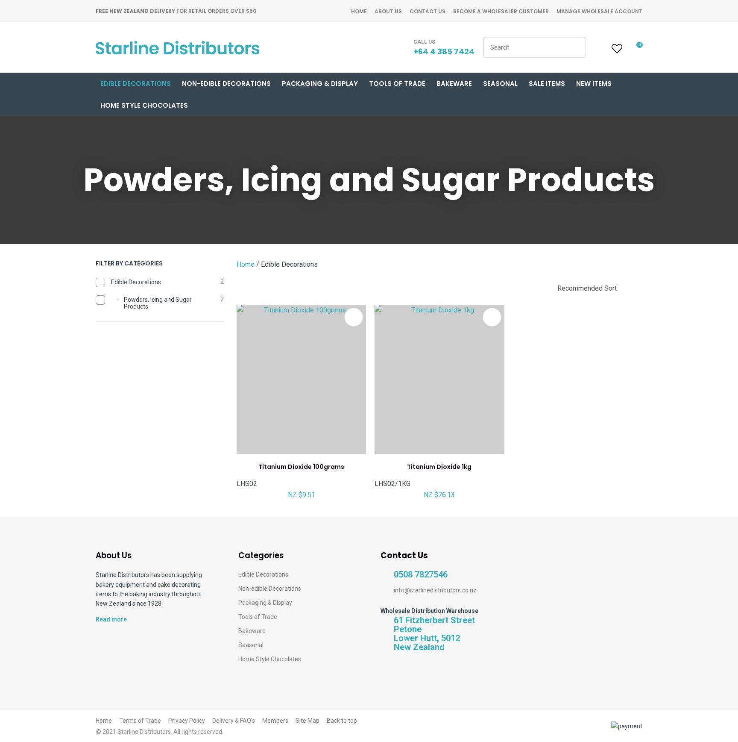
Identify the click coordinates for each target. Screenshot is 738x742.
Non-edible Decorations (269, 588)
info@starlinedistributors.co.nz (435, 590)
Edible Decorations (135, 83)
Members (275, 720)
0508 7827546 (421, 574)
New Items (594, 83)
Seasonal (500, 83)
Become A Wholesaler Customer (501, 11)
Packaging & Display (320, 83)
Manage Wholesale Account (599, 11)
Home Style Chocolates (144, 105)
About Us (388, 11)
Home (359, 11)
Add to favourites (353, 317)
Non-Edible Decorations (226, 83)
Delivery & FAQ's (233, 720)
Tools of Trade (397, 83)
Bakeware (454, 83)
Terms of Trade (140, 720)
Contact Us (427, 11)
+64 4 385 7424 (443, 51)
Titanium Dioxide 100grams (301, 466)
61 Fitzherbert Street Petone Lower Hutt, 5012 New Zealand (434, 634)
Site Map (307, 720)
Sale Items (547, 83)
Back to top (342, 720)
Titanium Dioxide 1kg (439, 466)
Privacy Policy (186, 720)
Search (575, 47)
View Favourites (616, 48)
